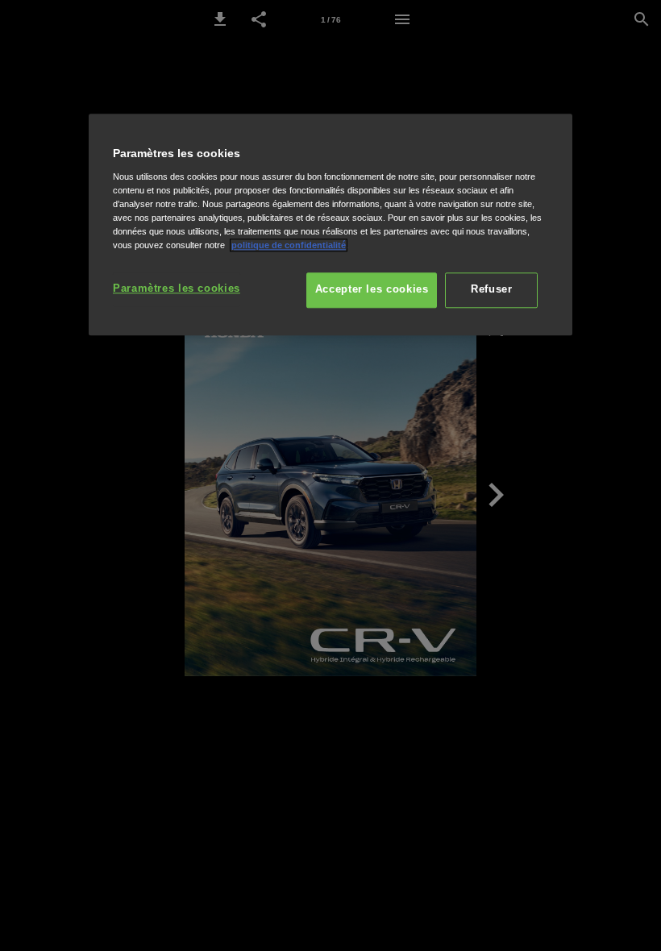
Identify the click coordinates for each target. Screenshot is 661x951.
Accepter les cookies (372, 289)
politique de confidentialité (288, 245)
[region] (330, 224)
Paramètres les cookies (176, 288)
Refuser (491, 289)
